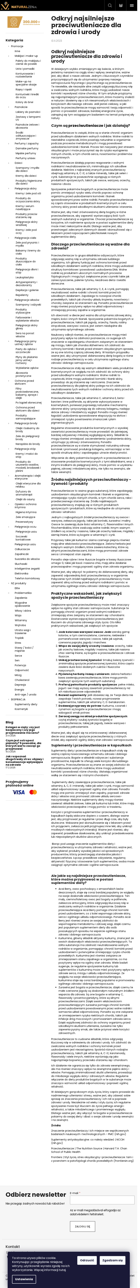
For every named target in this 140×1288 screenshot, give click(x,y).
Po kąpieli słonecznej (29, 402)
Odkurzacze (22, 549)
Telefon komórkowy (27, 578)
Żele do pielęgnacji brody (27, 437)
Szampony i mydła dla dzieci (27, 169)
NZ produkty (18, 583)
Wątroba (20, 625)
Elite (17, 588)
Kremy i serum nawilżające (25, 207)
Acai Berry (65, 889)
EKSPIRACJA (18, 699)
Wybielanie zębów (27, 368)
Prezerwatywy (24, 522)
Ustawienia (24, 1279)
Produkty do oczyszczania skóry (28, 199)
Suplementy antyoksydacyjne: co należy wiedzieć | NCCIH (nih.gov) (87, 1141)
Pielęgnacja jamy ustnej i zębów (25, 342)
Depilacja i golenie (27, 290)
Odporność (22, 670)
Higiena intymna (26, 512)
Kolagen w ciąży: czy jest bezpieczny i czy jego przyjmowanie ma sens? (23, 730)
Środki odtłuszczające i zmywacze (26, 136)
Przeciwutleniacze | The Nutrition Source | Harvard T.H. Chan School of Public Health (89, 1150)
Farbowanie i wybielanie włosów (27, 319)
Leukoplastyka (25, 277)
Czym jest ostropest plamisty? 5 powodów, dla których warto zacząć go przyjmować (23, 744)
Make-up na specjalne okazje (26, 83)
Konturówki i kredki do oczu (27, 96)
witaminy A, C (60, 786)
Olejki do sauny (25, 499)
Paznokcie (21, 107)
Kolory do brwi (24, 102)
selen (122, 173)
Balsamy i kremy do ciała (28, 252)
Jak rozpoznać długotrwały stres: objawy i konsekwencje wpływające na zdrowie (24, 760)
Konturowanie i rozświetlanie (25, 75)
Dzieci (18, 163)
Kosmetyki (21, 709)
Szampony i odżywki (28, 304)
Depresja (20, 685)
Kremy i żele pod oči (28, 193)
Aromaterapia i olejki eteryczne (28, 477)
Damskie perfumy (27, 148)
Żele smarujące (25, 517)
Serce (18, 656)
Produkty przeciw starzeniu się (26, 215)
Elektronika (21, 573)
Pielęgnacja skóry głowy (27, 326)
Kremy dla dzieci (26, 176)
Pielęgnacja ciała (25, 238)
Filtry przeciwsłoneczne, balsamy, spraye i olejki (27, 393)
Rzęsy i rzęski (24, 89)
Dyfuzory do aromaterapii (24, 493)
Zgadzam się (112, 1260)
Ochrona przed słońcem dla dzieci (27, 409)
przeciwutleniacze (120, 83)
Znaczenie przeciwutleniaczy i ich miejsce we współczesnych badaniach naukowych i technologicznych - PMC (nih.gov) (90, 1132)
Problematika (23, 593)
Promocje (17, 46)
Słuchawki (21, 564)
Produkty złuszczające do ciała (26, 262)
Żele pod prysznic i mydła (27, 244)
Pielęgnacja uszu (26, 531)
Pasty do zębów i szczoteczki (26, 350)
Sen (17, 660)
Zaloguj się (82, 1226)
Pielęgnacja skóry (26, 188)
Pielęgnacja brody (26, 423)
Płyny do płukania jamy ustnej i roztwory (27, 360)
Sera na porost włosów (25, 334)
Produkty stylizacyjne (23, 311)
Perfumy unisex (25, 158)
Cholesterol (22, 680)
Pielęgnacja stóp (25, 449)
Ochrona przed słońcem (24, 382)
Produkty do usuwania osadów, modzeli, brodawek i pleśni (28, 466)
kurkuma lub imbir (107, 803)
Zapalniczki (22, 554)
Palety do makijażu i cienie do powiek (28, 62)
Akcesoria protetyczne (23, 374)
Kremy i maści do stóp (27, 455)
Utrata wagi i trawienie (23, 631)
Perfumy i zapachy (27, 143)
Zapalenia (21, 598)
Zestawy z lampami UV (28, 118)
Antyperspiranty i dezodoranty (26, 283)
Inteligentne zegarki (27, 568)
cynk (54, 177)
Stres (18, 643)
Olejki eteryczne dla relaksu (28, 485)
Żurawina (64, 987)
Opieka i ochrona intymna (25, 505)
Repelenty (22, 295)
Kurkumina (65, 938)
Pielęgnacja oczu (25, 527)
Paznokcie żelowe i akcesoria (27, 126)
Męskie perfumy (26, 153)
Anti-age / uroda (25, 694)
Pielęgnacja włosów (27, 300)
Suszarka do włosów (27, 559)
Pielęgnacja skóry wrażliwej (27, 223)
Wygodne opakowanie (22, 604)
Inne (17, 51)
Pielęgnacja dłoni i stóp (27, 271)
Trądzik (19, 638)
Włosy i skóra (23, 611)
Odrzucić (87, 1260)
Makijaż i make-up (26, 56)
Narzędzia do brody (28, 444)
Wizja (18, 615)
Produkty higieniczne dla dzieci (29, 182)
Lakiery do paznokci (28, 112)
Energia (19, 689)
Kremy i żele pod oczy (26, 231)
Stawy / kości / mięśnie (24, 649)
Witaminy (21, 620)
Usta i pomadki (25, 69)
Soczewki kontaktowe (23, 538)
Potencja (20, 665)
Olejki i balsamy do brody (27, 429)
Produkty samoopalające (26, 417)
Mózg (18, 675)
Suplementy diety (26, 704)
